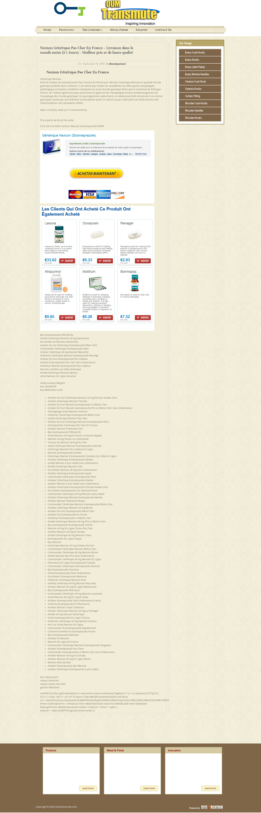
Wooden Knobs (193, 117)
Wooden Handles (194, 110)
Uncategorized (117, 64)
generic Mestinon (50, 687)
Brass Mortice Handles (197, 74)
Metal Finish (119, 30)
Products (67, 30)
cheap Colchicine (49, 680)
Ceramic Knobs (193, 88)
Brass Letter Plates (195, 67)
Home (47, 30)
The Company (92, 30)
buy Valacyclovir (49, 677)
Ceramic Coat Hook (195, 81)
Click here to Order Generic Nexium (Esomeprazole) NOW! (72, 126)
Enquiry (141, 30)
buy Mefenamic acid (51, 390)
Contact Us (163, 30)
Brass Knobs (192, 59)
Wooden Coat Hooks (196, 103)
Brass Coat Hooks (195, 52)
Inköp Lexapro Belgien (52, 383)
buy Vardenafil (48, 386)
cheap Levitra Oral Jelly (53, 684)
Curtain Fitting (192, 96)
